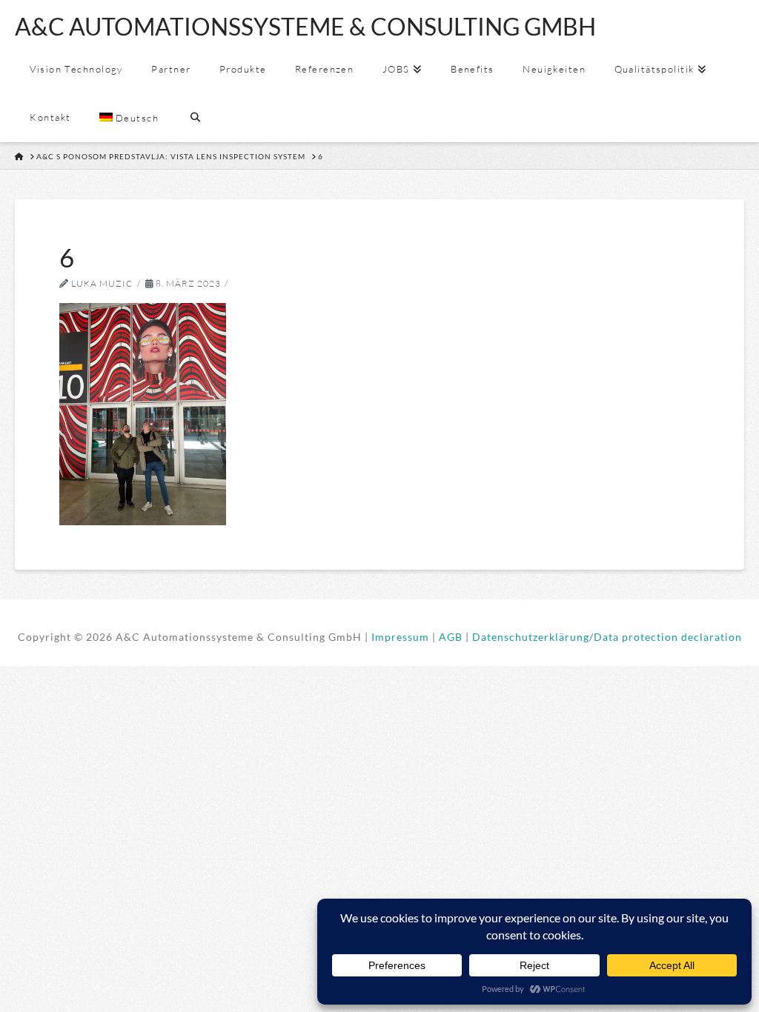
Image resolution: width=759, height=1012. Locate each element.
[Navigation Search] (195, 118)
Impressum (400, 636)
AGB (451, 636)
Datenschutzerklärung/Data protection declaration (607, 636)
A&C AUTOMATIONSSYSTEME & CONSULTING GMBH (305, 27)
